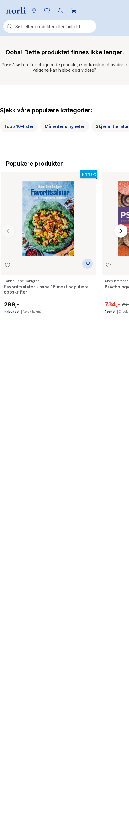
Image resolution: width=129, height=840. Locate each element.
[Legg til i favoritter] (7, 265)
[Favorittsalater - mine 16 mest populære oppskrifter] (48, 215)
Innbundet (11, 311)
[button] (47, 10)
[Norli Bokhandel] (16, 10)
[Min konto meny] (60, 10)
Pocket (110, 311)
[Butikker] (33, 10)
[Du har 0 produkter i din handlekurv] (73, 10)
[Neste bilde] (121, 231)
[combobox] (49, 26)
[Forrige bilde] (8, 231)
